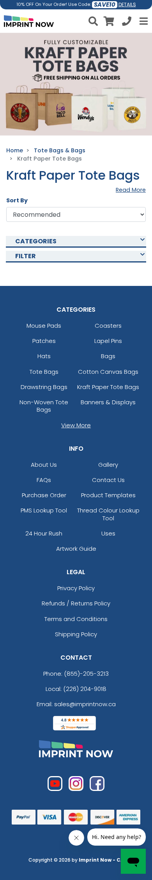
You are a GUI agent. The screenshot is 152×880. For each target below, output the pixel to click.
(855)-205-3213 (86, 673)
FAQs (44, 480)
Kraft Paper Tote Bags (108, 387)
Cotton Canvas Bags (108, 372)
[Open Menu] (142, 21)
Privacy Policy (76, 588)
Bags (108, 356)
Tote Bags (44, 372)
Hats (44, 356)
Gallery (108, 465)
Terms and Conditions (76, 619)
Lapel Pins (108, 341)
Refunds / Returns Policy (76, 603)
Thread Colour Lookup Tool (108, 514)
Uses (108, 533)
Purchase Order (44, 495)
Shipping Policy (76, 634)
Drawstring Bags (44, 387)
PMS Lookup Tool (44, 510)
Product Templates (108, 495)
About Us (44, 465)
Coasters (108, 325)
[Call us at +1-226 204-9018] (126, 22)
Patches (44, 341)
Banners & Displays (108, 402)
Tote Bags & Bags (59, 150)
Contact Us (108, 480)
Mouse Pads (44, 325)
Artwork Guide (76, 548)
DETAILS (127, 4)
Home (14, 150)
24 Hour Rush (43, 533)
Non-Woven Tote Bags (43, 406)
